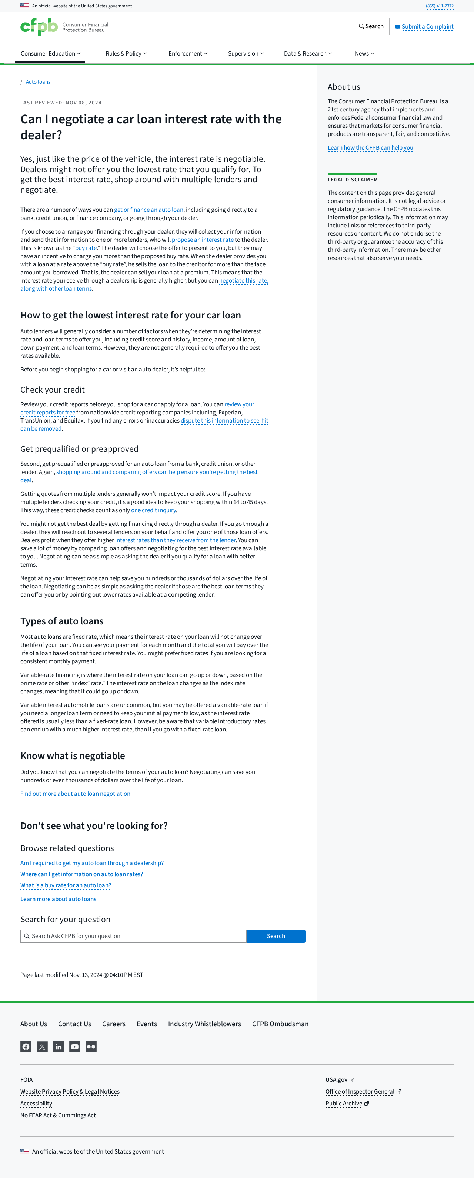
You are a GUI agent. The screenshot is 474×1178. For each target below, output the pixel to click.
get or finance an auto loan (148, 210)
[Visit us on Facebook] (25, 1046)
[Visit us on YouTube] (74, 1046)
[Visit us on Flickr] (91, 1046)
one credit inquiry (153, 510)
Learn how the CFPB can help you (370, 147)
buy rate (86, 248)
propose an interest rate (203, 240)
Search (276, 936)
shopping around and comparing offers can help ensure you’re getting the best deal (139, 476)
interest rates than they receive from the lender (175, 540)
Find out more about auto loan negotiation (75, 794)
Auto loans (38, 82)
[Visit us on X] (42, 1046)
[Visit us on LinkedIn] (58, 1046)
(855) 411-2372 (440, 6)
